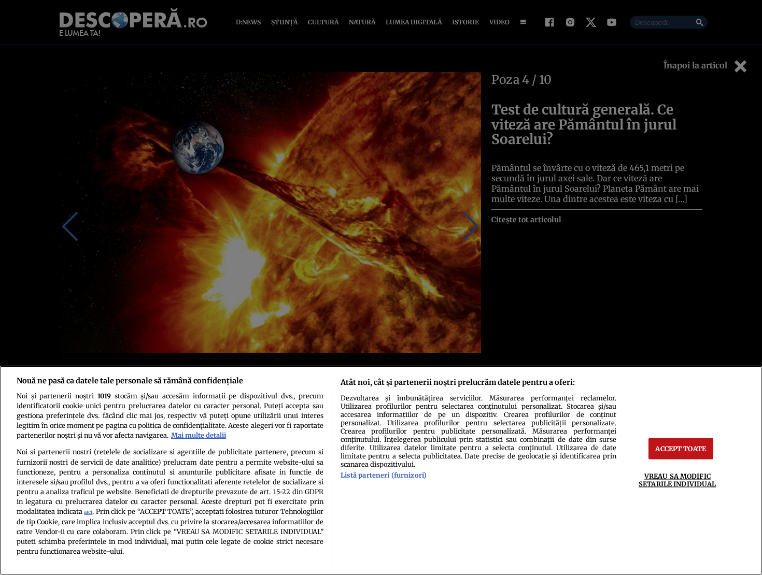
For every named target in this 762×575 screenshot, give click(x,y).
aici (88, 512)
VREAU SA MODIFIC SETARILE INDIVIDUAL (677, 480)
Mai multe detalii (198, 435)
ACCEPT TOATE (680, 448)
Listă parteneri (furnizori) (384, 475)
